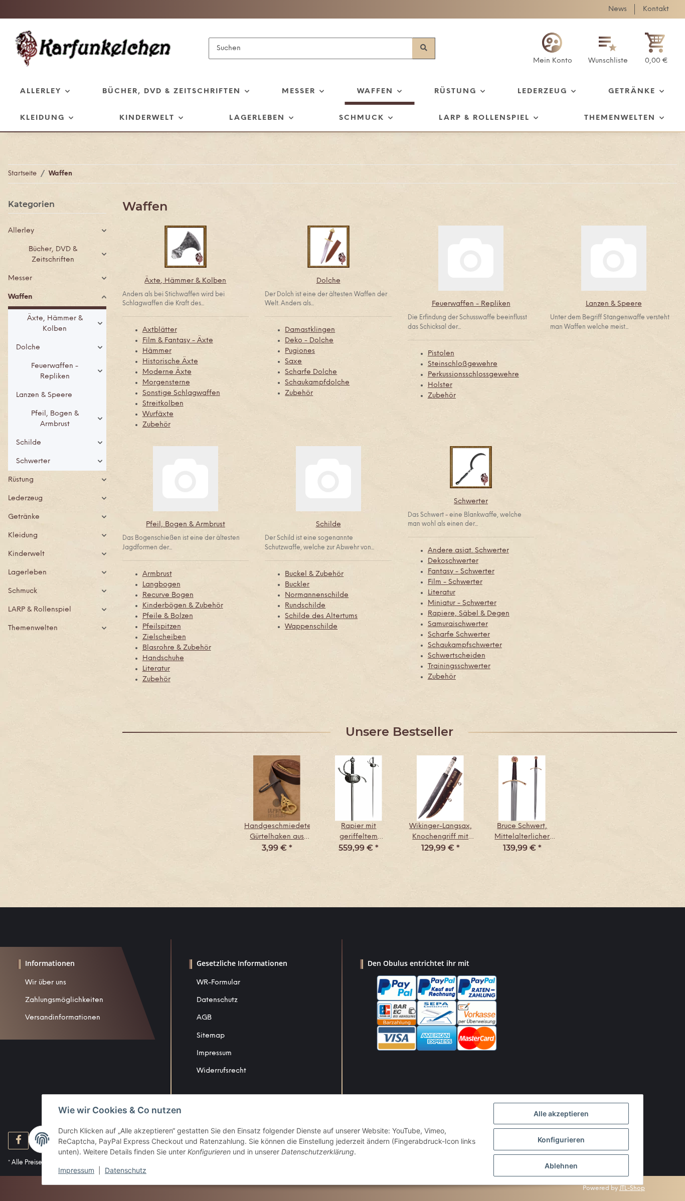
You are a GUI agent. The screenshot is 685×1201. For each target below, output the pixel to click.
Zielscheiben (164, 637)
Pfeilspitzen (161, 627)
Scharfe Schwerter (459, 635)
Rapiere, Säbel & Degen (468, 614)
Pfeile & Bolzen (167, 616)
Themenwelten (33, 628)
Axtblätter (159, 330)
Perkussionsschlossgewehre (473, 374)
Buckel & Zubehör (314, 574)
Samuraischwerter (458, 624)
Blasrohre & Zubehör (176, 648)
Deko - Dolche (309, 340)
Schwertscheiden (456, 656)
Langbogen (161, 584)
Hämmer (157, 351)
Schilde (328, 524)
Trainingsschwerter (459, 666)
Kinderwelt (26, 554)
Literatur (156, 669)
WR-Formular (218, 982)
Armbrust (157, 574)
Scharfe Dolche (311, 372)
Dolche (328, 281)
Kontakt (656, 9)
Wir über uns (45, 982)
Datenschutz (217, 1000)
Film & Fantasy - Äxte (177, 340)
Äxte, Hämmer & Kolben (185, 281)
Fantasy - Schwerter (461, 571)
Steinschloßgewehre (462, 364)
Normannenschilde (317, 595)
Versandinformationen (62, 1018)
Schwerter (471, 501)
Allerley (21, 231)
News (617, 9)
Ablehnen (561, 1165)
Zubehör (156, 425)
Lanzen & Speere (614, 304)
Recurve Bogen (168, 595)
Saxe (293, 361)
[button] (552, 48)
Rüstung (21, 480)
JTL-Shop (632, 1188)
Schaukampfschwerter (465, 645)
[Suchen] (423, 48)
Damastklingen (310, 330)
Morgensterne (166, 382)
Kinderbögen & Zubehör (182, 606)
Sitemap (211, 1036)
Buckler (297, 584)
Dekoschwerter (453, 561)
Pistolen (441, 353)
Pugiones (300, 351)
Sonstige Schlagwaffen (181, 393)
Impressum (214, 1053)
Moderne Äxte (167, 372)
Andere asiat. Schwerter (468, 550)
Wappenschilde (311, 627)
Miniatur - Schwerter (462, 603)
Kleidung (23, 535)
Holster (440, 385)
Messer (20, 278)
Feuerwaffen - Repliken (471, 304)
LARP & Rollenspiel (39, 610)
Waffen (20, 297)
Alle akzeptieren (561, 1113)
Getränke (24, 517)
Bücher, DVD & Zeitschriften (53, 255)
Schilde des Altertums (321, 616)
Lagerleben (27, 572)
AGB (204, 1018)
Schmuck (22, 591)
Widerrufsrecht (221, 1071)
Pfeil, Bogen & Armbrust (185, 524)
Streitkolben (163, 404)
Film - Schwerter (455, 582)
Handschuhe (163, 658)
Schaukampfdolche (317, 382)
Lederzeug (25, 498)
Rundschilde (305, 606)
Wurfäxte (158, 414)
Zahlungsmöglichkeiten (64, 1000)
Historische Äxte (170, 361)
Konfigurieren (561, 1139)
